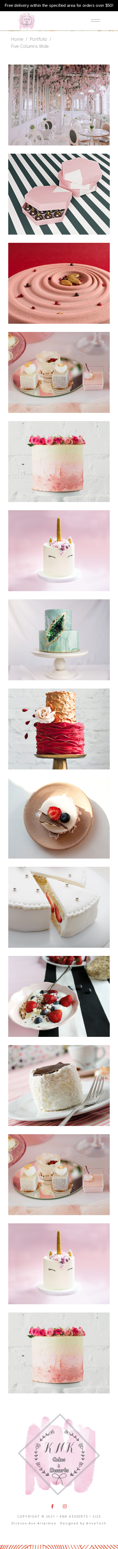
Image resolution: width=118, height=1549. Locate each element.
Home (17, 39)
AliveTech (96, 1523)
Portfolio (38, 39)
